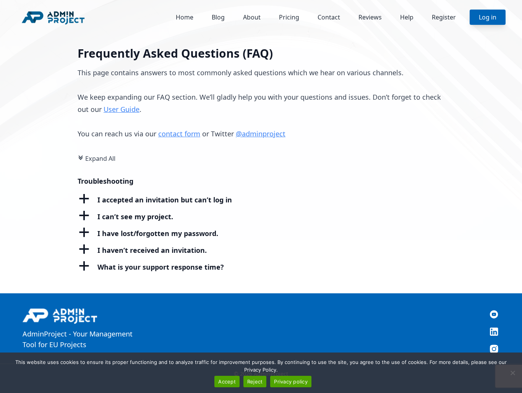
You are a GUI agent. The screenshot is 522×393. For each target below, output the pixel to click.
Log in (487, 17)
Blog (218, 17)
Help (406, 17)
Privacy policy (291, 381)
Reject (255, 381)
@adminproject (260, 133)
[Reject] (512, 373)
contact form (179, 133)
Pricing (289, 17)
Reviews (370, 17)
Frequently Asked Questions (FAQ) (175, 53)
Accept (227, 381)
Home (184, 17)
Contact (329, 17)
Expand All (96, 158)
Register (444, 17)
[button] (261, 199)
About (252, 17)
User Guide (121, 109)
